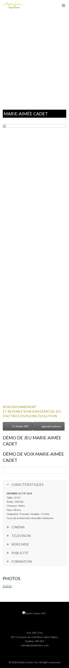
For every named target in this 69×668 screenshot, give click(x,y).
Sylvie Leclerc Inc (28, 662)
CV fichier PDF (20, 426)
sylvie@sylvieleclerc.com (35, 645)
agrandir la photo (51, 426)
